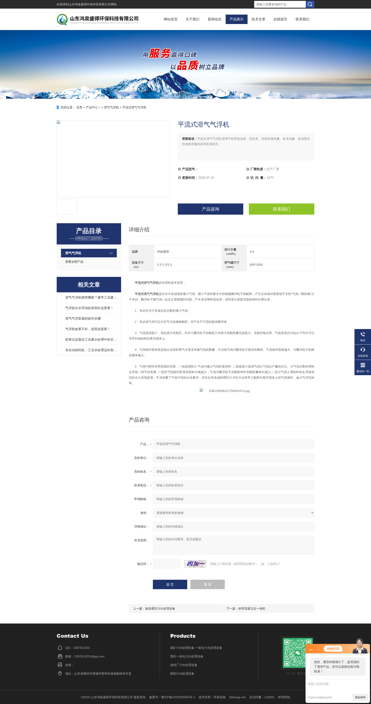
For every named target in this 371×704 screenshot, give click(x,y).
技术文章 (258, 19)
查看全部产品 (74, 261)
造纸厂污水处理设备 (183, 665)
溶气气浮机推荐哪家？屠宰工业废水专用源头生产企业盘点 (91, 297)
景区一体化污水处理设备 (186, 656)
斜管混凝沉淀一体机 (251, 608)
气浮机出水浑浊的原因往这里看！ (89, 308)
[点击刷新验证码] (195, 563)
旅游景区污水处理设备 (160, 608)
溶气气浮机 (111, 107)
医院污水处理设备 (182, 673)
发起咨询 (360, 697)
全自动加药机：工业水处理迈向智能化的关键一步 (91, 350)
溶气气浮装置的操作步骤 (83, 318)
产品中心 (92, 107)
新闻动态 (215, 19)
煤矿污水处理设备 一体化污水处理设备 (196, 647)
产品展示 (236, 19)
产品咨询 (210, 209)
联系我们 (302, 19)
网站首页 (171, 19)
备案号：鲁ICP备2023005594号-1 (172, 697)
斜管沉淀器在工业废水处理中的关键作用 (91, 339)
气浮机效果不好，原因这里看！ (87, 329)
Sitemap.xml (237, 697)
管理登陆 (284, 697)
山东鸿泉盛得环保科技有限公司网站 (93, 4)
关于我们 (192, 19)
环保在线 (220, 697)
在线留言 (280, 19)
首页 (79, 107)
